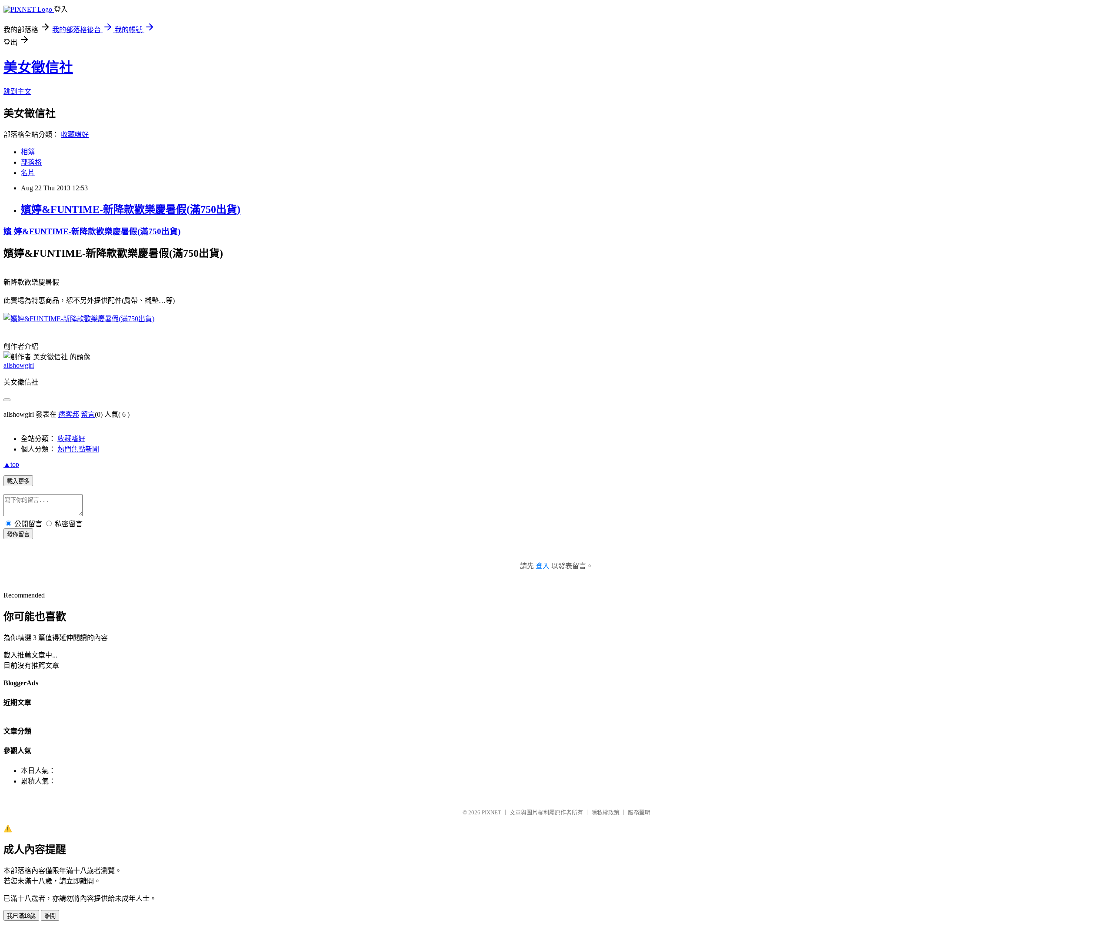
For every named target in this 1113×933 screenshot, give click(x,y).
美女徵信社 (38, 67)
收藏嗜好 (75, 134)
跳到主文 (17, 91)
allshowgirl (18, 365)
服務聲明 (639, 812)
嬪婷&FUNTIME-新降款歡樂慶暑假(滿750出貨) (130, 209)
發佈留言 (18, 534)
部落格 (31, 162)
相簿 (28, 152)
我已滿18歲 (21, 916)
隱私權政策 (605, 812)
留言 (88, 414)
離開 (50, 916)
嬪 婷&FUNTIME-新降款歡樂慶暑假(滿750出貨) (91, 231)
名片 (28, 172)
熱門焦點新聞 (78, 449)
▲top (11, 464)
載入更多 (18, 481)
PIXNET (491, 812)
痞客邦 (68, 414)
